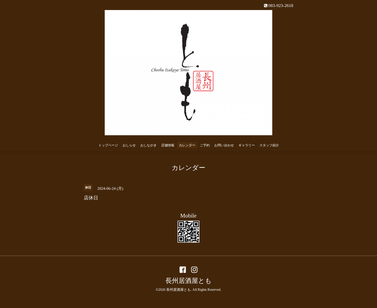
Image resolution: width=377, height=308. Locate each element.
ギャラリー (246, 145)
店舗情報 (167, 145)
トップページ (108, 145)
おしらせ (129, 145)
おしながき (148, 145)
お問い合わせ (224, 145)
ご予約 (205, 145)
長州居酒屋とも (188, 280)
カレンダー (187, 145)
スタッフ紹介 (269, 145)
